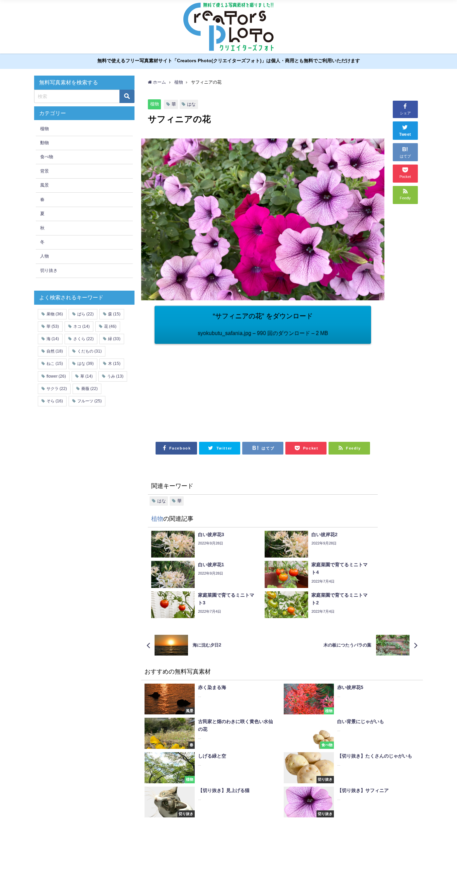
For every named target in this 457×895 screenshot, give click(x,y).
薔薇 (89, 389)
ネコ (81, 326)
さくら (83, 339)
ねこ (55, 364)
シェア (405, 113)
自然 (55, 351)
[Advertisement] (208, 389)
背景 (44, 171)
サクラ (57, 389)
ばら (85, 314)
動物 (44, 142)
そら (55, 401)
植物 (154, 104)
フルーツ (89, 401)
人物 (44, 256)
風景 (44, 185)
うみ (115, 376)
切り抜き (49, 270)
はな (191, 104)
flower (56, 376)
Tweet (405, 134)
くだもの (89, 351)
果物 (55, 314)
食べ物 (46, 157)
